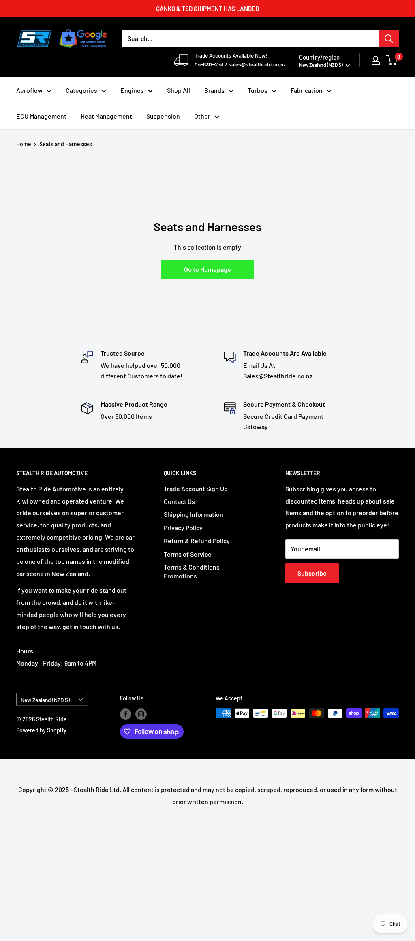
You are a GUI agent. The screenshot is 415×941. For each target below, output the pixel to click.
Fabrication (307, 90)
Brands (214, 90)
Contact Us (179, 501)
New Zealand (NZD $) (45, 699)
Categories (81, 90)
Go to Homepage (207, 269)
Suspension (163, 116)
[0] (392, 60)
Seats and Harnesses (65, 144)
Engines (132, 90)
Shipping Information (193, 514)
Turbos (257, 90)
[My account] (376, 60)
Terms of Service (188, 554)
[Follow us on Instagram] (141, 714)
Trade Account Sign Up (196, 488)
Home (23, 144)
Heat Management (106, 116)
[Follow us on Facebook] (125, 714)
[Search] (389, 38)
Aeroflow (29, 90)
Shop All (178, 90)
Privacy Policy (183, 527)
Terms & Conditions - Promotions (193, 571)
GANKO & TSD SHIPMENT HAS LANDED (207, 8)
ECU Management (41, 116)
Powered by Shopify (41, 730)
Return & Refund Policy (197, 540)
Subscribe (312, 573)
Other (202, 116)
